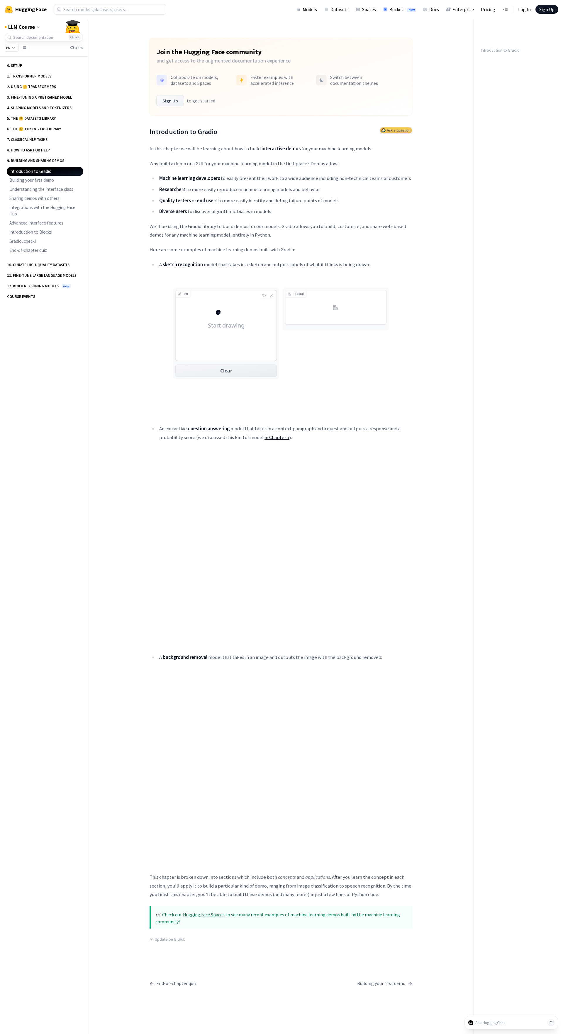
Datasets (339, 9)
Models (310, 9)
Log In (524, 9)
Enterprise (463, 9)
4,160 (78, 47)
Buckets (402, 9)
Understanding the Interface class (41, 189)
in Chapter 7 (276, 437)
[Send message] (550, 1022)
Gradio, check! (22, 241)
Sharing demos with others (34, 198)
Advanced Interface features (36, 223)
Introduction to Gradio (30, 171)
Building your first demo (31, 180)
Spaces (369, 9)
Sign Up (546, 9)
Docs (434, 9)
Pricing (488, 9)
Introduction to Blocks (30, 232)
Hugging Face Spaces (204, 914)
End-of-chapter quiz (28, 250)
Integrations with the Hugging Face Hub (42, 211)
